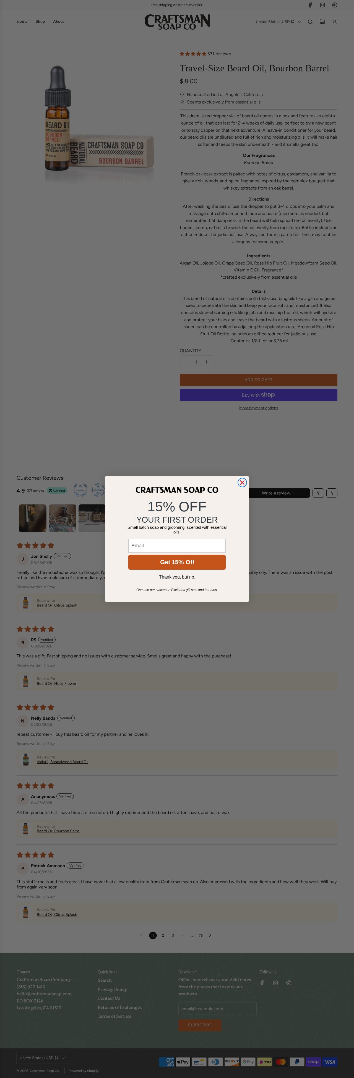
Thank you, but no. (177, 577)
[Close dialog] (242, 482)
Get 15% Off (177, 562)
